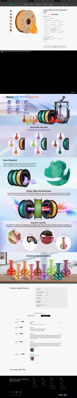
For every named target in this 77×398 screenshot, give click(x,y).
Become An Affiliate (53, 388)
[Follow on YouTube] (16, 392)
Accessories (45, 4)
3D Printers (26, 4)
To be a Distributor (63, 386)
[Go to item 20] (11, 11)
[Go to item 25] (11, 27)
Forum (51, 383)
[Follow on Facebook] (10, 392)
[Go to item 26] (11, 30)
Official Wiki (52, 385)
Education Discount (53, 386)
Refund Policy (43, 383)
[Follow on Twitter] (12, 392)
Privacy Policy (43, 380)
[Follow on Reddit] (20, 392)
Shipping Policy (43, 382)
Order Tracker (62, 385)
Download (61, 383)
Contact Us (61, 382)
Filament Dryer (38, 4)
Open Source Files (62, 388)
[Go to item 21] (11, 14)
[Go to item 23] (11, 20)
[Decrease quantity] (44, 43)
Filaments (31, 4)
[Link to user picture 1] (32, 350)
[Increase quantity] (47, 43)
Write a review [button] (45, 315)
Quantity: (44, 41)
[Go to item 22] (11, 17)
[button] (45, 16)
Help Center (51, 4)
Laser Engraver (35, 386)
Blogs (51, 382)
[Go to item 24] (11, 23)
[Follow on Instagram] (14, 392)
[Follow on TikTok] (18, 392)
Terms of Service (43, 385)
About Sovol (52, 380)
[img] (32, 321)
